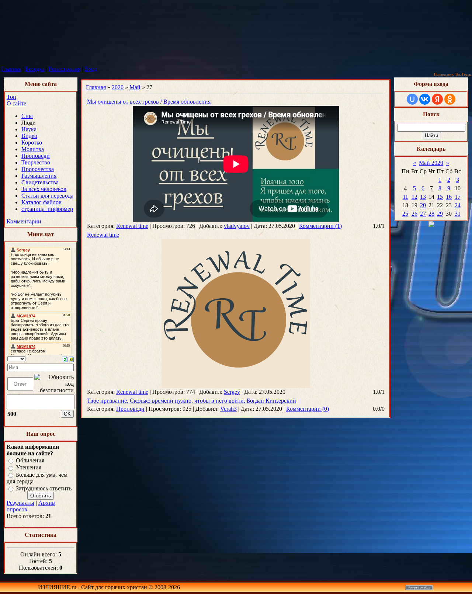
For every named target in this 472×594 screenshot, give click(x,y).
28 (431, 214)
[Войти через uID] (412, 99)
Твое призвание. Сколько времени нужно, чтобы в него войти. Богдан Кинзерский (191, 400)
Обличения (30, 460)
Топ (11, 97)
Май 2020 (431, 163)
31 (458, 214)
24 (458, 205)
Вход (90, 69)
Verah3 (228, 409)
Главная (11, 69)
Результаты (20, 503)
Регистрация (64, 69)
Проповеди (130, 409)
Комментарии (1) (320, 226)
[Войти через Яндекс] (437, 99)
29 (440, 214)
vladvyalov (237, 226)
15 (440, 197)
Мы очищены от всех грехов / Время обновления (149, 101)
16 (449, 197)
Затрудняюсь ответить (44, 488)
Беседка (35, 69)
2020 (118, 87)
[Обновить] (65, 358)
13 (423, 197)
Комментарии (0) (307, 409)
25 (405, 214)
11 (405, 197)
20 (423, 205)
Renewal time (132, 226)
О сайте (16, 103)
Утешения (28, 468)
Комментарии (24, 221)
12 (414, 197)
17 (458, 197)
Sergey (232, 392)
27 (423, 214)
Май (134, 87)
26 (414, 214)
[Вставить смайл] (71, 358)
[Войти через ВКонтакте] (424, 99)
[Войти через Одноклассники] (449, 99)
